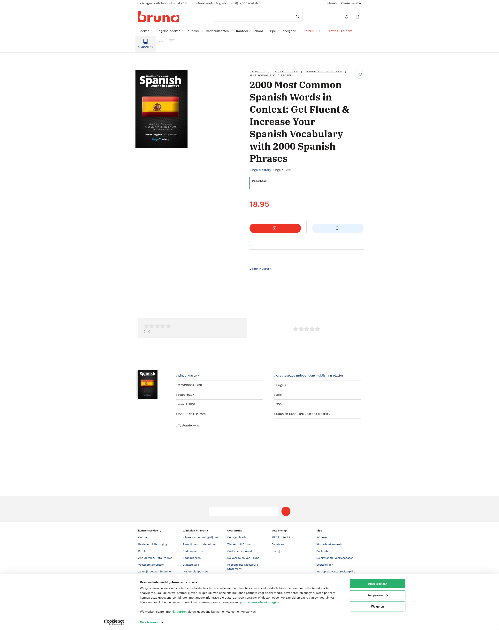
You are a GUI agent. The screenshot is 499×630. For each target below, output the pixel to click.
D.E (318, 31)
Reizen (308, 31)
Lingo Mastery (260, 170)
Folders (346, 31)
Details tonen (149, 622)
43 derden (179, 611)
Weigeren (377, 606)
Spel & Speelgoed (283, 31)
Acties (333, 31)
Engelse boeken (168, 31)
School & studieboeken (323, 71)
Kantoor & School (249, 31)
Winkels (332, 3)
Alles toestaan (377, 583)
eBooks (193, 31)
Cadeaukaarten (217, 31)
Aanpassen (375, 595)
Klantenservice (351, 3)
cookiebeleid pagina (265, 602)
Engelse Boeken (285, 71)
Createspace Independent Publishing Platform (311, 375)
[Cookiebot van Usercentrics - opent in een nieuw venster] (114, 622)
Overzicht (257, 71)
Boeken (144, 31)
